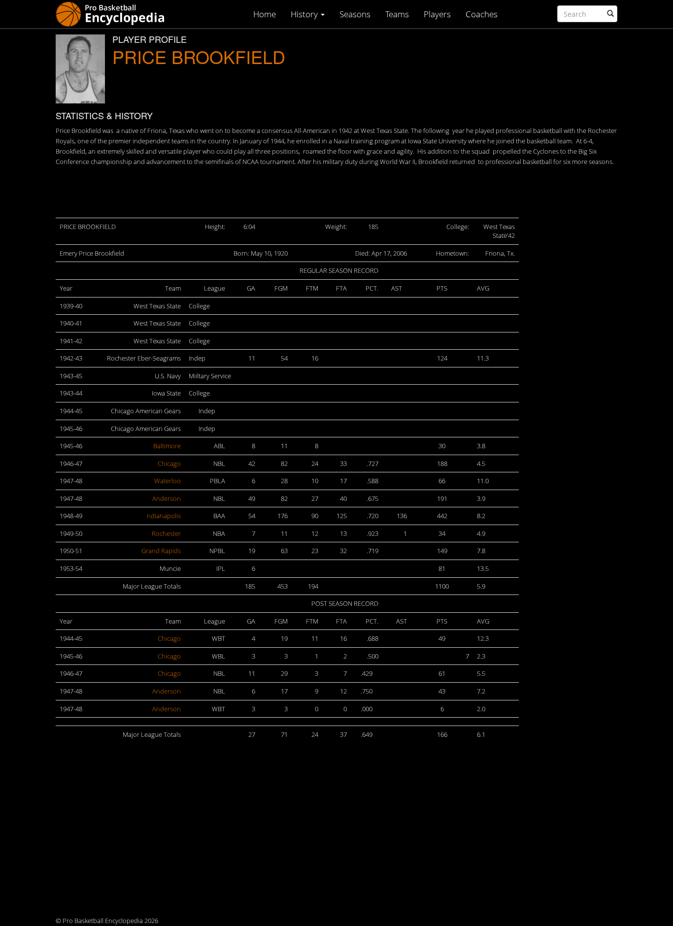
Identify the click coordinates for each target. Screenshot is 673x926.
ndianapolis (164, 515)
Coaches (482, 14)
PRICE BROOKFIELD (198, 56)
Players (437, 14)
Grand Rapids (161, 550)
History (305, 14)
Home (264, 14)
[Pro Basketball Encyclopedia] (114, 13)
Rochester (166, 533)
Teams (397, 14)
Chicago (169, 463)
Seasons (354, 14)
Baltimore (167, 445)
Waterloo (167, 480)
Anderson (166, 498)
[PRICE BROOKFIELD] (80, 68)
